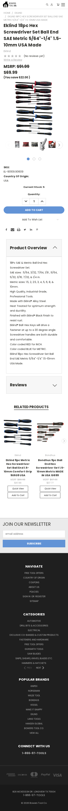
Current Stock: (34, 187)
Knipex (34, 686)
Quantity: (34, 194)
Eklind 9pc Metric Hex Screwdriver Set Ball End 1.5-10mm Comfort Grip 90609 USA (18, 467)
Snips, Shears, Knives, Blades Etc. (34, 658)
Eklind (34, 714)
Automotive (34, 620)
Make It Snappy (34, 709)
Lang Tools (34, 718)
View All (34, 732)
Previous (9, 145)
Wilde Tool (34, 695)
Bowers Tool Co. (34, 728)
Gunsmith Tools (34, 649)
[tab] (34, 248)
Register (40, 596)
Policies (34, 591)
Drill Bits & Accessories (34, 625)
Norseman (34, 690)
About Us (34, 587)
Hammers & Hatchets (34, 663)
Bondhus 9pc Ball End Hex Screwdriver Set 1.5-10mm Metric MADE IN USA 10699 (50, 467)
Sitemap (34, 601)
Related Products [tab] (31, 407)
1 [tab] (28, 159)
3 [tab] (39, 159)
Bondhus (34, 700)
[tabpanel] (17, 144)
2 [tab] (34, 159)
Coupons (34, 582)
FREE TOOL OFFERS (34, 573)
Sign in (27, 596)
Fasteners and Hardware (34, 639)
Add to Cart (18, 495)
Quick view (18, 488)
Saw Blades (34, 653)
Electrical (34, 630)
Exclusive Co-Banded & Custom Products (34, 634)
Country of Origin (34, 577)
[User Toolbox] (51, 4)
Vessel (34, 704)
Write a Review (13, 60)
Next (59, 145)
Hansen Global (34, 723)
